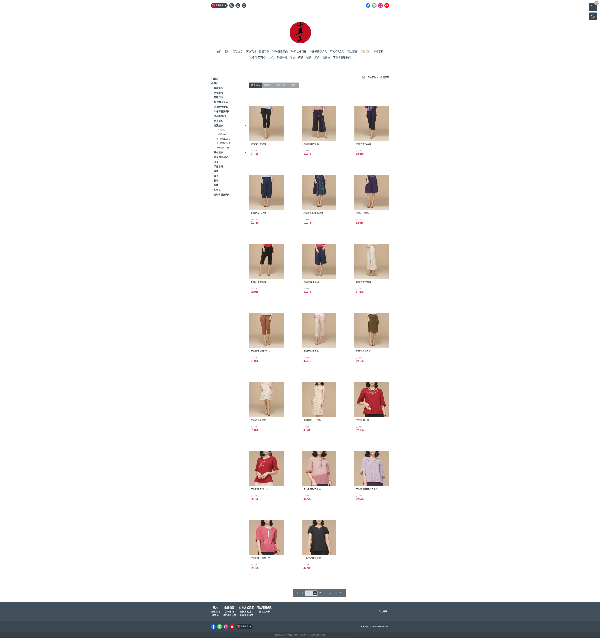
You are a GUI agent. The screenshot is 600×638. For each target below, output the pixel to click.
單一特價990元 (222, 148)
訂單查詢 (229, 611)
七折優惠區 (221, 130)
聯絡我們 (215, 611)
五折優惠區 (221, 134)
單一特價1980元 (223, 139)
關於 (215, 607)
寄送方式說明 (246, 611)
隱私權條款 (264, 611)
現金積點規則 (264, 607)
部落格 (215, 615)
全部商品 (229, 607)
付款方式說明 (246, 607)
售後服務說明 (246, 615)
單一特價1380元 (223, 143)
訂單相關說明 (229, 615)
